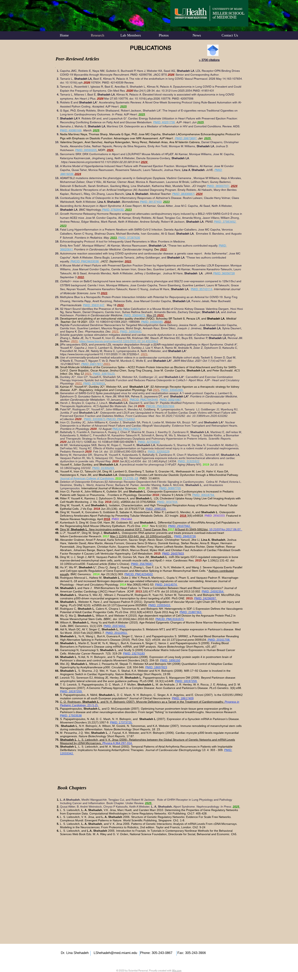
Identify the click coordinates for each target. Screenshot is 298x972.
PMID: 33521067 (170, 399)
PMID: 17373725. (121, 722)
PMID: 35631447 (93, 305)
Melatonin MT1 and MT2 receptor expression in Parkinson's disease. (190, 629)
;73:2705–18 (130, 478)
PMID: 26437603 (173, 553)
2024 (110, 150)
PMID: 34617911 (92, 364)
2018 (183, 515)
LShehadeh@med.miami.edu (115, 953)
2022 (160, 315)
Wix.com (176, 970)
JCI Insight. (172, 515)
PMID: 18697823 (156, 667)
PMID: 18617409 (183, 698)
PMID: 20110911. (117, 632)
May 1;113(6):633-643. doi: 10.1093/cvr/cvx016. (141, 536)
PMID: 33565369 (172, 390)
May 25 (152, 315)
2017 (171, 529)
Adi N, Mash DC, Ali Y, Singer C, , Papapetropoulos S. (103, 629)
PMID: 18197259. (186, 681)
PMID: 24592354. (213, 591)
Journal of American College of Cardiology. (87, 478)
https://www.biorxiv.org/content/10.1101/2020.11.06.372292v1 (99, 354)
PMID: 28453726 (185, 536)
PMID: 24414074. (166, 584)
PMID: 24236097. (205, 598)
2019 (118, 478)
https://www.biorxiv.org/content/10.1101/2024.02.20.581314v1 (101, 162)
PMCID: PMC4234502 (138, 574)
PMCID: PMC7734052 (120, 419)
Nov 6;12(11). (158, 526)
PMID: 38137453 (151, 201)
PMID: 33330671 (95, 419)
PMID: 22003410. (159, 605)
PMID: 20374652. (115, 626)
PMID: (161, 501)
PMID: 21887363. (191, 612)
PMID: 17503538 (71, 715)
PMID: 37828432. (113, 209)
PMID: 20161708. (218, 639)
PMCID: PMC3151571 (169, 619)
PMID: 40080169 (70, 130)
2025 (207, 138)
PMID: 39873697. (186, 138)
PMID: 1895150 (170, 660)
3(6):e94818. (196, 515)
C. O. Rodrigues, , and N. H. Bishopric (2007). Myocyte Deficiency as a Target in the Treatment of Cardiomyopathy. (142, 701)
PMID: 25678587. (142, 563)
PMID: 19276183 (134, 653)
